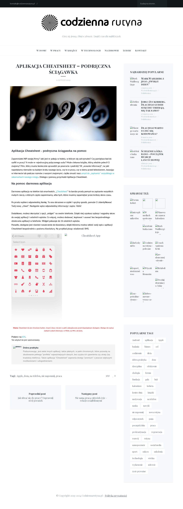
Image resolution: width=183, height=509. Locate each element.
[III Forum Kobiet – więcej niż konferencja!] (135, 203)
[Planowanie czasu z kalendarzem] (160, 216)
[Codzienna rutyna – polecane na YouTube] (148, 246)
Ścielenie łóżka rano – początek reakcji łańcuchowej (152, 155)
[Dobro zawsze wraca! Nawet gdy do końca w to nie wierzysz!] (148, 297)
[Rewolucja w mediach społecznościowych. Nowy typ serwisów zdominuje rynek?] (148, 216)
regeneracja (156, 432)
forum (148, 373)
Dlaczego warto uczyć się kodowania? (152, 130)
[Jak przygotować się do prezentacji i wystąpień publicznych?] (135, 216)
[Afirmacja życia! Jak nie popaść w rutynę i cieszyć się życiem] (148, 203)
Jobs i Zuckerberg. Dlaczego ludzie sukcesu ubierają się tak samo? (153, 106)
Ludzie (127, 50)
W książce (71, 50)
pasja (151, 419)
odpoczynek (137, 419)
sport (134, 451)
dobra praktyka (139, 359)
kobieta (150, 386)
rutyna (147, 438)
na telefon (35, 375)
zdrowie (152, 464)
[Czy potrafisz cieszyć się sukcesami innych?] (135, 297)
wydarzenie (137, 464)
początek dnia (138, 425)
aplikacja (149, 340)
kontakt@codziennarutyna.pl (22, 4)
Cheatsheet (62, 192)
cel (157, 346)
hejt (156, 379)
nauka (135, 405)
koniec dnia (137, 392)
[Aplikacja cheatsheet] (115, 86)
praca (59, 375)
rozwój (135, 438)
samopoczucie (138, 445)
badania (135, 346)
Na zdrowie (112, 50)
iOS (24, 337)
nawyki (146, 405)
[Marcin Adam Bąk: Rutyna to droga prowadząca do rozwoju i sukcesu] (160, 203)
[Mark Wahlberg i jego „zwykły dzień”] (160, 230)
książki (151, 392)
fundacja (136, 379)
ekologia (136, 373)
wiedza (151, 458)
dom (26, 375)
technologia (137, 458)
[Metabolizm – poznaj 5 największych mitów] (160, 272)
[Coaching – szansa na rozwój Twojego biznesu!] (160, 246)
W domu (41, 50)
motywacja (137, 399)
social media (156, 445)
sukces (146, 451)
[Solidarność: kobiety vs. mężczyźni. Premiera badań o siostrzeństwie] (135, 272)
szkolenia (158, 451)
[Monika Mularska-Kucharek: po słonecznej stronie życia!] (160, 258)
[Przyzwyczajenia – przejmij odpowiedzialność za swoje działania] (135, 246)
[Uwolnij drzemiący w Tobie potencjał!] (160, 283)
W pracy (55, 50)
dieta (149, 353)
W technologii (91, 50)
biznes (147, 346)
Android (136, 340)
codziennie (137, 353)
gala (147, 379)
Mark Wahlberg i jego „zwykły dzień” (152, 81)
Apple (20, 375)
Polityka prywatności (116, 495)
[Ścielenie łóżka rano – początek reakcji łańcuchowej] (148, 230)
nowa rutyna (154, 412)
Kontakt (141, 50)
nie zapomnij (48, 375)
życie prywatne (139, 471)
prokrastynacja (139, 432)
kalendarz (136, 386)
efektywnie (152, 366)
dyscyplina (137, 366)
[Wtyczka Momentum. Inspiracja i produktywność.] (148, 272)
